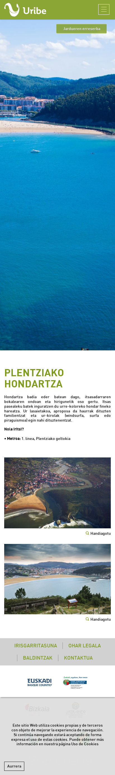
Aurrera (14, 766)
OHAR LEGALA (84, 645)
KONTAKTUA (78, 658)
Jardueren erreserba (81, 28)
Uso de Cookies (85, 743)
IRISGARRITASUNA (35, 645)
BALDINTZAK (37, 658)
